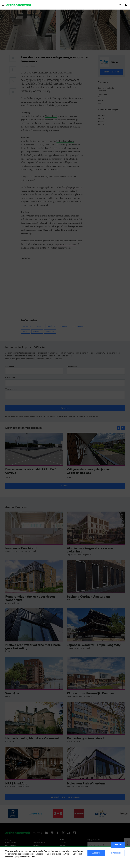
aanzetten (30, 857)
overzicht (60, 854)
